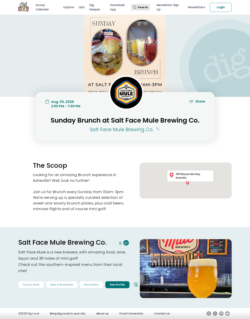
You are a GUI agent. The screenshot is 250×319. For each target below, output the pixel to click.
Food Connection (131, 313)
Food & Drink (31, 284)
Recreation (91, 284)
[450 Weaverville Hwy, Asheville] (188, 182)
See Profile (117, 284)
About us (102, 313)
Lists (82, 7)
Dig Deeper (94, 7)
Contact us (162, 313)
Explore (68, 7)
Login (221, 7)
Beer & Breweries (62, 284)
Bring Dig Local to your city (67, 313)
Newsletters (196, 7)
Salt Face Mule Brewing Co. (122, 129)
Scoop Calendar (42, 7)
